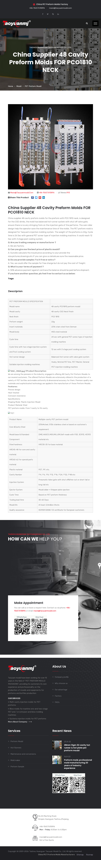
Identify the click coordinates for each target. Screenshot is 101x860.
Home (10, 86)
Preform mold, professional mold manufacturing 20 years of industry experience (78, 764)
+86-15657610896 (37, 8)
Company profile (62, 677)
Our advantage (61, 690)
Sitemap (80, 855)
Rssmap (89, 855)
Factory (58, 696)
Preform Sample (17, 766)
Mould (18, 86)
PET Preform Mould (33, 86)
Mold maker (15, 760)
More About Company (17, 722)
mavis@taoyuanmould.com (60, 8)
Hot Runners (15, 748)
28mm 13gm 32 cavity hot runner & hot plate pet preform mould (77, 748)
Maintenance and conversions (23, 754)
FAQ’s (57, 702)
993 (68, 192)
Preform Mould (16, 741)
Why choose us (61, 683)
